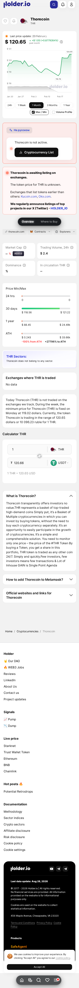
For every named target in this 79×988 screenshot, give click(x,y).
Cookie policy (13, 843)
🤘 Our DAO (12, 661)
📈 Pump (10, 719)
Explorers (65, 231)
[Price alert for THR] (13, 21)
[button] (39, 980)
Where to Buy (49, 221)
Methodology (13, 811)
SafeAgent (19, 946)
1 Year (66, 105)
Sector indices (14, 818)
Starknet (10, 746)
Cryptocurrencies (27, 631)
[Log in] (71, 4)
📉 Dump (10, 726)
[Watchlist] (47, 980)
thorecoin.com (16, 231)
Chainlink (10, 771)
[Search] (54, 5)
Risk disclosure (14, 837)
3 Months (52, 105)
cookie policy (63, 957)
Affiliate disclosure (17, 831)
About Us (10, 686)
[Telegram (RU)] (65, 869)
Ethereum (10, 758)
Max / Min (41, 112)
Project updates (15, 699)
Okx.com (45, 196)
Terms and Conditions (23, 922)
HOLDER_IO (59, 208)
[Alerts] (63, 4)
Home (8, 631)
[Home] (22, 980)
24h (9, 105)
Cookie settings (14, 850)
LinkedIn (10, 680)
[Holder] (20, 869)
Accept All (39, 966)
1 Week (22, 105)
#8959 (18, 253)
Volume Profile (64, 112)
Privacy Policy (44, 922)
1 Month (36, 105)
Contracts (40, 231)
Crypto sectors (14, 824)
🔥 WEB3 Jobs (14, 667)
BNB (7, 765)
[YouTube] (52, 869)
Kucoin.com (29, 196)
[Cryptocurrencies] (30, 980)
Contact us (11, 693)
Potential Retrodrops (18, 791)
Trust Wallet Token (17, 752)
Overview (28, 221)
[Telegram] (59, 869)
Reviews (10, 674)
